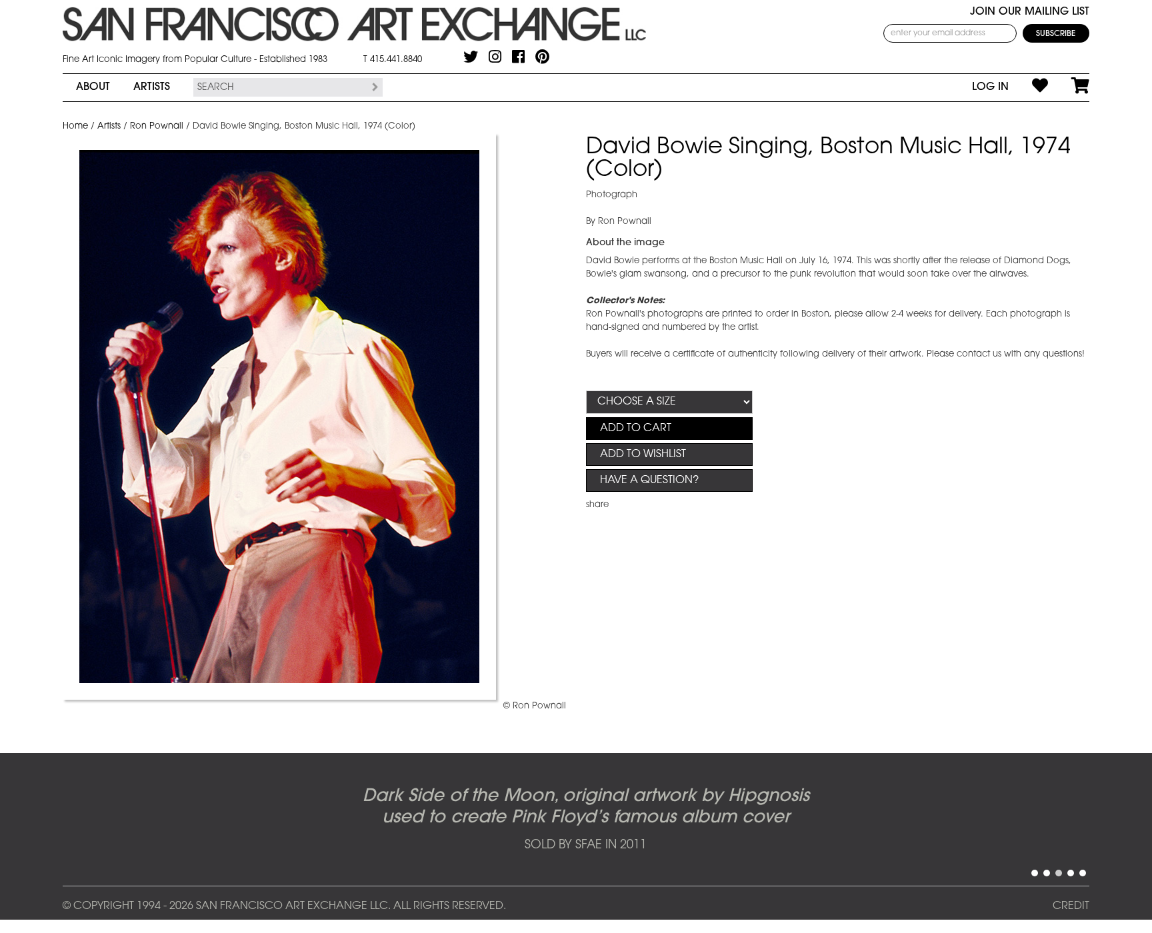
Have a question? (649, 480)
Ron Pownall (156, 126)
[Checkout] (1068, 87)
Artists (151, 87)
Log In (990, 87)
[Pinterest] (542, 56)
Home (75, 126)
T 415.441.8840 (392, 59)
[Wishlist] (1028, 87)
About (93, 87)
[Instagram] (495, 56)
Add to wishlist (643, 454)
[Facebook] (518, 56)
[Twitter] (470, 56)
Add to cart (635, 428)
